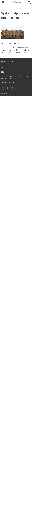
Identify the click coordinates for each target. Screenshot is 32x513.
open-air (21, 52)
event (14, 50)
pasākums (26, 52)
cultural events (6, 50)
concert (16, 47)
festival (10, 52)
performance (4, 55)
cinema (10, 48)
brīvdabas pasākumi (5, 48)
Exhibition (5, 52)
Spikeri (12, 54)
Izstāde (16, 52)
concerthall (24, 48)
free (13, 52)
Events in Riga (22, 50)
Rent (4, 7)
